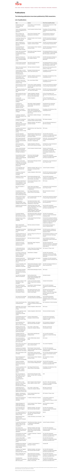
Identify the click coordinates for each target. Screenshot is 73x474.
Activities (36, 7)
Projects (32, 7)
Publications (43, 7)
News (40, 7)
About (19, 7)
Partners (22, 7)
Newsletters (54, 7)
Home (16, 7)
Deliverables (49, 7)
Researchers (27, 7)
